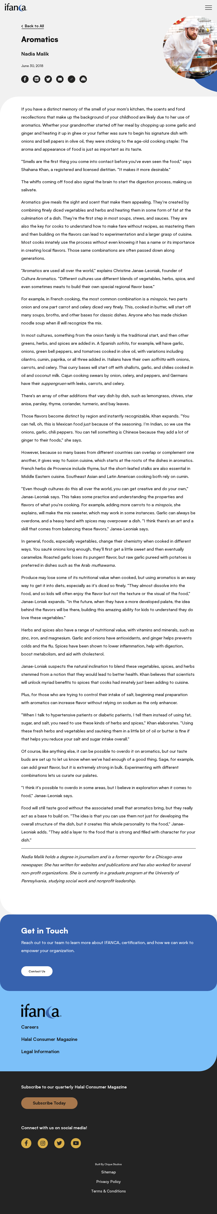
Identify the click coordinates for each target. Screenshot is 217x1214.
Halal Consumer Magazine (49, 1039)
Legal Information (40, 1051)
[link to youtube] (76, 1143)
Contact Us (37, 971)
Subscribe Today (49, 1103)
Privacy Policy (108, 1181)
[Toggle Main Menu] (208, 7)
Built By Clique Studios (108, 1164)
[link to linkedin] (36, 79)
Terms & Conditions (108, 1191)
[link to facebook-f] (25, 79)
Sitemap (108, 1172)
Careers (30, 1027)
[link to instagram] (43, 1143)
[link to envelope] (60, 79)
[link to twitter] (48, 79)
